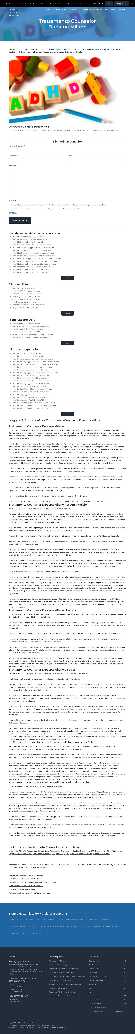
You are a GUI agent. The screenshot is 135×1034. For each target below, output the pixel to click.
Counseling (96, 926)
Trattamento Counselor (42, 853)
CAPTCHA (13, 213)
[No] (133, 4)
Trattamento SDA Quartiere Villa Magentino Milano (29, 893)
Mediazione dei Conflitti (110, 926)
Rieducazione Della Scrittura (38, 851)
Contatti (23, 933)
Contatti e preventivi (101, 853)
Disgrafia (22, 851)
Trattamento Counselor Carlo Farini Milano (26, 885)
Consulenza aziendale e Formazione (52, 926)
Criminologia (85, 926)
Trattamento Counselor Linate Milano (61, 972)
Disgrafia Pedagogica (60, 853)
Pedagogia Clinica (92, 919)
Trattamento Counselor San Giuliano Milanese (64, 969)
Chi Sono (20, 919)
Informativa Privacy (15, 1025)
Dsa (37, 919)
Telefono (13, 156)
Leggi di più (121, 4)
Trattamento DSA (87, 851)
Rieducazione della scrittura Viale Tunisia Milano (65, 984)
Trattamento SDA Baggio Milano (22, 889)
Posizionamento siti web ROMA (36, 1027)
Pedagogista (55, 851)
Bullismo (51, 919)
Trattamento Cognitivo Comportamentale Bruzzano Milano (32, 882)
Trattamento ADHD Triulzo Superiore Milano (64, 996)
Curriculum (29, 919)
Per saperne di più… (35, 933)
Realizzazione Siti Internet (17, 1027)
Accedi (53, 1025)
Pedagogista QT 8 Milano (57, 961)
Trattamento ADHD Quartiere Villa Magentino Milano (67, 976)
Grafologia (104, 919)
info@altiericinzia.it (20, 991)
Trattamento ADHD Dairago (58, 965)
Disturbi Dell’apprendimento (81, 853)
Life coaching (32, 926)
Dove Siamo (14, 933)
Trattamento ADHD (103, 851)
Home (12, 919)
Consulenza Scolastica (17, 926)
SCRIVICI (67, 278)
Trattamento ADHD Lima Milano (60, 980)
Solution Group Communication (56, 1027)
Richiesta (13, 166)
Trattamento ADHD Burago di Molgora (62, 992)
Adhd (43, 919)
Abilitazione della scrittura (74, 919)
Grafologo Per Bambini (70, 851)
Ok (109, 4)
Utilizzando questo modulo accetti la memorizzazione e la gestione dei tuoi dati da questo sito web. (44, 209)
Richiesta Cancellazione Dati (30, 1025)
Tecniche (60, 919)
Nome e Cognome (17, 146)
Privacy (12, 201)
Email (70, 156)
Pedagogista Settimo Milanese (59, 988)
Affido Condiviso (72, 926)
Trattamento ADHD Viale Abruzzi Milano (25, 878)
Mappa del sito (45, 1025)
